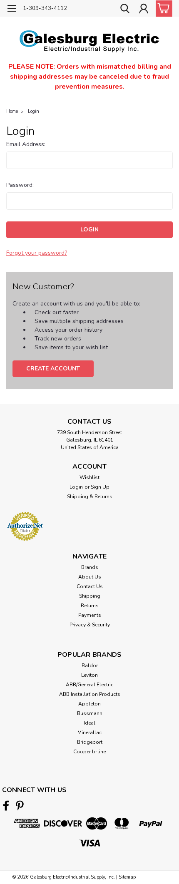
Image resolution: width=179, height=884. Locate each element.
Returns (90, 605)
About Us (89, 577)
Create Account (53, 368)
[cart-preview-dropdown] (162, 8)
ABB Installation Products (89, 694)
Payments (89, 615)
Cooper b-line (89, 751)
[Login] (143, 9)
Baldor (90, 665)
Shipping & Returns (89, 496)
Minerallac (89, 732)
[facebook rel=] (6, 805)
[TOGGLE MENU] (11, 9)
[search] (125, 9)
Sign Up (100, 487)
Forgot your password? (36, 253)
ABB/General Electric (89, 684)
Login (33, 111)
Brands (89, 567)
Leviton (89, 675)
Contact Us (90, 586)
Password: (20, 185)
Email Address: (25, 144)
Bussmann (89, 713)
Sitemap (127, 877)
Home (12, 111)
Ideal (89, 723)
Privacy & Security (90, 624)
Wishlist (89, 477)
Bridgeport (89, 742)
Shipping (89, 596)
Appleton (89, 703)
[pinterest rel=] (20, 805)
